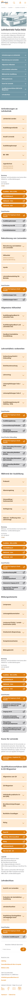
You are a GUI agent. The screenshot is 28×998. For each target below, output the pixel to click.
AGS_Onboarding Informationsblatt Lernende (12, 459)
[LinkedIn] (2, 989)
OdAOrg (3, 961)
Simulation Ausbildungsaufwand (9, 577)
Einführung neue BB (9, 225)
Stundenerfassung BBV (10, 572)
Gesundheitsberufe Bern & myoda (11, 964)
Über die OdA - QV (8, 851)
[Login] (20, 3)
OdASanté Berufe (8, 846)
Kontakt (3, 980)
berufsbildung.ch (8, 196)
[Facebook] (8, 989)
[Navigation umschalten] (25, 3)
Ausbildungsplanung (9, 421)
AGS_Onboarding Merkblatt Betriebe (11, 465)
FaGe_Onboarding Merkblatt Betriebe (11, 453)
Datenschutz (12, 994)
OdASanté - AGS (8, 205)
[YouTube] (14, 989)
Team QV (5, 832)
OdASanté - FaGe (8, 201)
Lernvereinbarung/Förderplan (11, 425)
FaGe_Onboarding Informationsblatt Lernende (12, 447)
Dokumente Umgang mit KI (11, 583)
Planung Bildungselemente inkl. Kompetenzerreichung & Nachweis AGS (12, 729)
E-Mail (3, 185)
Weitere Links (5, 968)
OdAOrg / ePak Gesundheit (11, 837)
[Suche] (14, 3)
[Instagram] (19, 989)
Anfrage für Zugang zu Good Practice (11, 215)
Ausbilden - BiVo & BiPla (10, 191)
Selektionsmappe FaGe (9, 295)
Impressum (4, 994)
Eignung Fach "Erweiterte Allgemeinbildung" (10, 588)
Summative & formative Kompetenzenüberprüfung (11, 716)
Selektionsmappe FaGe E (10, 299)
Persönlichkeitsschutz (9, 230)
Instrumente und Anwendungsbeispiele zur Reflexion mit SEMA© (12, 705)
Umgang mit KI (7, 711)
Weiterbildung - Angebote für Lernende (11, 758)
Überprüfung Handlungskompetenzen (10, 430)
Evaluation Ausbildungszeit (11, 937)
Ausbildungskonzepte (9, 221)
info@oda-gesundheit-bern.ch (10, 977)
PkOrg (5, 841)
